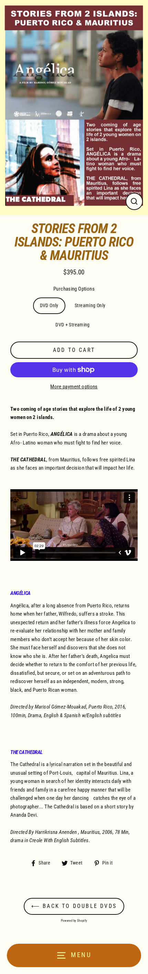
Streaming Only (90, 305)
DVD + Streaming (72, 324)
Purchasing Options (74, 289)
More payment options (74, 387)
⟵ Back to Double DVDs (74, 906)
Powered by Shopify (74, 920)
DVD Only (49, 305)
